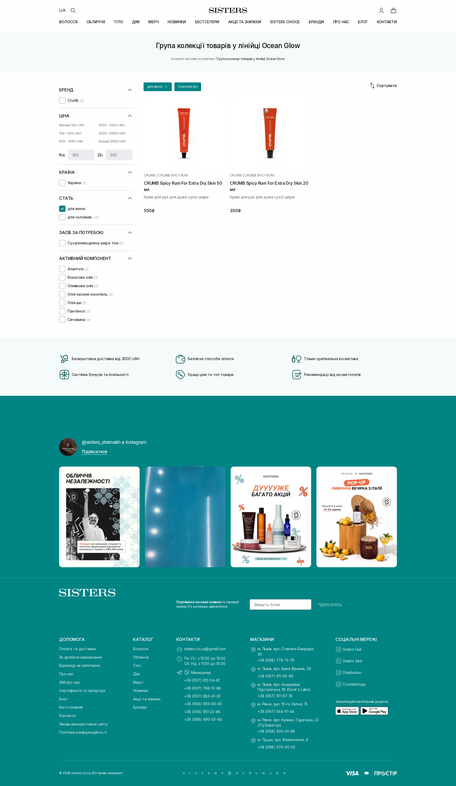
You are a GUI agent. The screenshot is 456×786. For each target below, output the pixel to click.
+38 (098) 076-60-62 (276, 747)
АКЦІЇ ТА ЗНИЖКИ (244, 22)
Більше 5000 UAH (112, 141)
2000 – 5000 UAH (112, 133)
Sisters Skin (352, 661)
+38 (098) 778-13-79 (276, 660)
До (100, 154)
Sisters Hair (352, 649)
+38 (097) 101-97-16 (275, 696)
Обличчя (141, 657)
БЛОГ (363, 22)
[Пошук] (72, 10)
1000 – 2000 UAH (112, 125)
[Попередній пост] (68, 517)
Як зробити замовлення (80, 657)
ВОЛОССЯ (68, 22)
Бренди (140, 707)
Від (62, 154)
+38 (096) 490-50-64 (203, 719)
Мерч (138, 682)
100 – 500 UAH (70, 133)
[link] (393, 10)
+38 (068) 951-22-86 (202, 711)
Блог (63, 699)
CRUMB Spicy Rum (173, 175)
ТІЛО (118, 22)
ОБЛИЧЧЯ (96, 22)
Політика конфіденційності (83, 732)
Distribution (352, 672)
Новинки (140, 690)
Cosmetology (354, 684)
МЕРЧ (153, 22)
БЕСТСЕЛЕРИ (207, 22)
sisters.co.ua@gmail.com (205, 649)
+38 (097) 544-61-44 (276, 711)
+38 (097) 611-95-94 (275, 676)
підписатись (330, 604)
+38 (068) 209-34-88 (276, 731)
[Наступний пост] (388, 517)
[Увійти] (381, 10)
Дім (136, 674)
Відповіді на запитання (79, 665)
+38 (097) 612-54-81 (202, 680)
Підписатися (94, 451)
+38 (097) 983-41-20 (202, 696)
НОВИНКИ (177, 22)
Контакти (67, 715)
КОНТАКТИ (387, 22)
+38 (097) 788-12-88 (202, 688)
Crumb (149, 175)
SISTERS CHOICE (285, 22)
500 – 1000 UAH (71, 141)
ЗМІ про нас (69, 682)
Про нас (66, 674)
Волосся (140, 649)
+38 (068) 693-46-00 (203, 703)
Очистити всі (188, 87)
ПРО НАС (341, 22)
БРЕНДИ (316, 22)
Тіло (137, 665)
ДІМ (136, 22)
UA (62, 10)
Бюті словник (71, 707)
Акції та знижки (146, 699)
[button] (158, 86)
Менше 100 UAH (71, 125)
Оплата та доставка (77, 649)
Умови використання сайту (83, 724)
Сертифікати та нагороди (82, 690)
